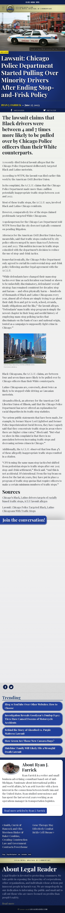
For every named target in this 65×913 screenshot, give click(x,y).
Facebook (33, 2)
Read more (8, 903)
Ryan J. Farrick (11, 105)
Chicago (3, 854)
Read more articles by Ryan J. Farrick (24, 810)
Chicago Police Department (12, 854)
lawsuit (29, 854)
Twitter (37, 2)
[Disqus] (32, 565)
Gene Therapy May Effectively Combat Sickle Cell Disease (42, 828)
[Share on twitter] (10, 687)
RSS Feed (28, 2)
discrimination (24, 854)
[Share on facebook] (5, 687)
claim (19, 854)
